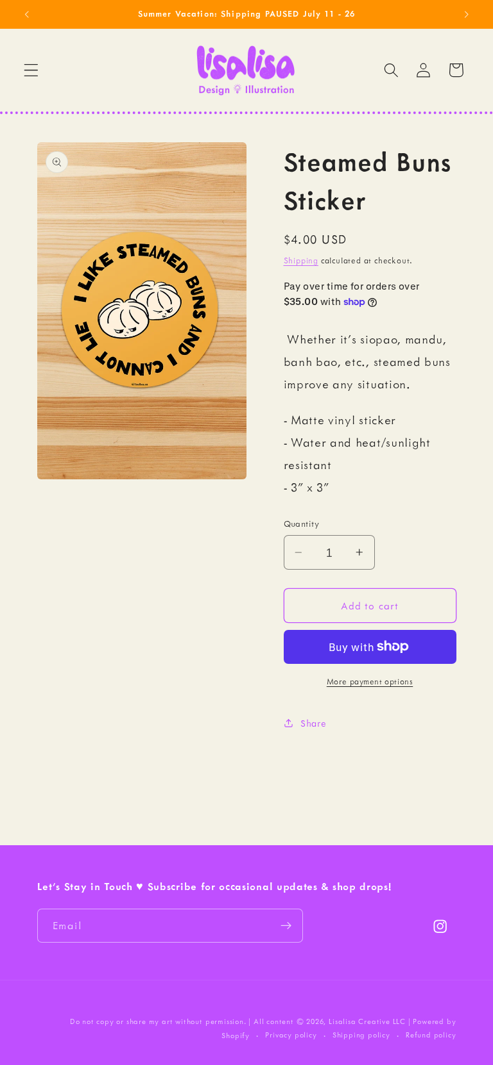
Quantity (302, 523)
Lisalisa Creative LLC (367, 1021)
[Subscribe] (286, 926)
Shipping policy (361, 1034)
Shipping (301, 260)
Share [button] (313, 723)
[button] (31, 70)
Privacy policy (290, 1034)
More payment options (370, 681)
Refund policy (431, 1034)
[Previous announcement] (27, 14)
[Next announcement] (466, 14)
